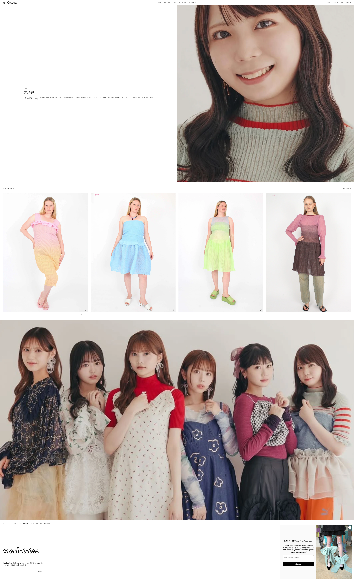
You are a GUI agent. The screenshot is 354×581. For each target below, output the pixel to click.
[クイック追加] (85, 310)
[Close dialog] (349, 527)
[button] (167, 2)
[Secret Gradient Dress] (45, 252)
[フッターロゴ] (21, 550)
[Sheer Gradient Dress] (308, 252)
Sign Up (298, 564)
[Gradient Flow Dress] (220, 252)
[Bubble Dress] (133, 252)
